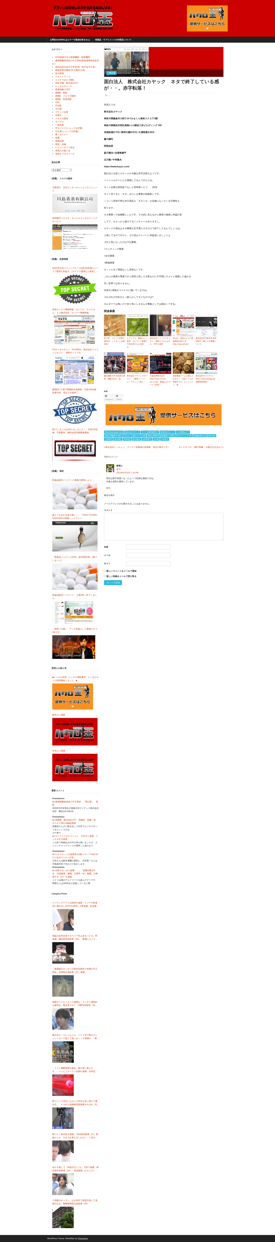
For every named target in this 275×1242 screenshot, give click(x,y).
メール (107, 555)
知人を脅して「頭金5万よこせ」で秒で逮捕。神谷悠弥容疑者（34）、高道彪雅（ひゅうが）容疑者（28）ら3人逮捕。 (75, 1169)
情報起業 (59, 141)
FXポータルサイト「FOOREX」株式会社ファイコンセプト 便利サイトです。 (75, 351)
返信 (108, 488)
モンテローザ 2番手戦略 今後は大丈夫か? (200, 447)
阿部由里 (127, 439)
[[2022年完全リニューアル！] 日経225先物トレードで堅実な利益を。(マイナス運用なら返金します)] (75, 289)
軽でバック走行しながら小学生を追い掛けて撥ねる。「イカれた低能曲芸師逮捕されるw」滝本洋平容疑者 (75, 1103)
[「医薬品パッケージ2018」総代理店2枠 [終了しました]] (75, 576)
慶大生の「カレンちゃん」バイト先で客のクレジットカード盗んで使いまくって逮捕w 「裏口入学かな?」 (75, 1037)
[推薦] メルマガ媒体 (65, 96)
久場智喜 (108, 439)
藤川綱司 (117, 439)
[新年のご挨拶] (75, 731)
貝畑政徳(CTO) (200, 436)
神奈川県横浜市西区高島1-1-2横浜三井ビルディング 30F (170, 436)
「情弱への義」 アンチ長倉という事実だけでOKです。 (74, 630)
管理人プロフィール (65, 154)
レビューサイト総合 (65, 147)
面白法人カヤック (132, 432)
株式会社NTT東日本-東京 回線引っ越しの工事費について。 (206, 341)
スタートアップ (62, 76)
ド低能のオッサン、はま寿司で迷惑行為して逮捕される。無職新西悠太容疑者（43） (74, 1202)
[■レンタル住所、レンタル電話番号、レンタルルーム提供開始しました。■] (72, 696)
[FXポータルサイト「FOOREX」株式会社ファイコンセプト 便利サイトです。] (74, 370)
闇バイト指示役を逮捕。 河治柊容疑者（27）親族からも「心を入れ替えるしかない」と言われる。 (75, 1136)
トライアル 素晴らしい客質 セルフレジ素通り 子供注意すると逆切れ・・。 (137, 342)
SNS (57, 102)
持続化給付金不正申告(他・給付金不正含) (75, 67)
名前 (106, 547)
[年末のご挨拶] (75, 767)
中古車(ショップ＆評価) (66, 131)
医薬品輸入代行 (62, 89)
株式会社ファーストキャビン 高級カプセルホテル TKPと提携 (160, 341)
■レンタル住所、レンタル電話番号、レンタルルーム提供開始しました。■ (75, 679)
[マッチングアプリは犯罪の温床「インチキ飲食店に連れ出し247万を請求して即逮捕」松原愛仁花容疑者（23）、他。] (63, 920)
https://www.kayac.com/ (114, 432)
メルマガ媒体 (61, 118)
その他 (58, 108)
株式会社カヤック (167, 432)
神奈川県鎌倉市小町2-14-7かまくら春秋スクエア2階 (125, 436)
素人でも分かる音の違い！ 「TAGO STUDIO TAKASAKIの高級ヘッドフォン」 (74, 516)
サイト (107, 563)
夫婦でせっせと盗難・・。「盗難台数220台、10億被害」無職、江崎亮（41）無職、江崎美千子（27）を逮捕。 (75, 873)
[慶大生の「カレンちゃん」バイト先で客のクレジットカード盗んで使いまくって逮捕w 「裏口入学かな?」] (63, 1052)
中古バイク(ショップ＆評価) (68, 128)
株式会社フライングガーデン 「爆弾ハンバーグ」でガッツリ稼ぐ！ (137, 379)
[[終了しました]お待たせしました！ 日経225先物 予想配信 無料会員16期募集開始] (75, 449)
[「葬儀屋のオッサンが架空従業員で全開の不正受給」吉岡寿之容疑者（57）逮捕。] (63, 986)
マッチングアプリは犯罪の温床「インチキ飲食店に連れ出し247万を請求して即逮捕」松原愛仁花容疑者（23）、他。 (75, 904)
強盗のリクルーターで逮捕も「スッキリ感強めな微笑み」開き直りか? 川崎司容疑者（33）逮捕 (74, 1004)
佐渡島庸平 (147, 439)
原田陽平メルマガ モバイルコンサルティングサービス (74, 220)
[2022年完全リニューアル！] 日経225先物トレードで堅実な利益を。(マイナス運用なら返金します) (75, 270)
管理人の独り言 (62, 150)
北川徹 (156, 439)
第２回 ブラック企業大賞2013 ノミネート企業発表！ (114, 341)
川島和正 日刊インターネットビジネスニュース (74, 189)
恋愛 (57, 138)
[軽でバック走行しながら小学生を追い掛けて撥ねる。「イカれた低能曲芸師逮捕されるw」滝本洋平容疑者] (63, 1118)
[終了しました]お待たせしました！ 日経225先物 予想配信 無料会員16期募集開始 (75, 431)
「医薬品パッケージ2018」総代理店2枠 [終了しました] (74, 559)
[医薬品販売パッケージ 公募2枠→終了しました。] (73, 612)
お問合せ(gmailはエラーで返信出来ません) (70, 40)
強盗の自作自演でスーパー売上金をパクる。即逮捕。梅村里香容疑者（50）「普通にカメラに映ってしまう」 (75, 938)
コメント (108, 510)
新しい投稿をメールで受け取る (121, 576)
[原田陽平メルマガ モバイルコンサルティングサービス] (75, 237)
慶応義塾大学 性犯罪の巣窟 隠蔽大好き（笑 (114, 377)
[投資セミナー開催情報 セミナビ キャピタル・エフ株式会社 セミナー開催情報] (75, 330)
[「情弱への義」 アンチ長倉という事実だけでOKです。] (73, 647)
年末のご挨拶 (58, 750)
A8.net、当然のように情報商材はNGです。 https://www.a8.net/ (183, 341)
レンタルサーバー (63, 86)
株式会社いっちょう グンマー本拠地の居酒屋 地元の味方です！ (137, 447)
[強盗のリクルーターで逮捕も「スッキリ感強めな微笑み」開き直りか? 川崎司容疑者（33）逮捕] (63, 1019)
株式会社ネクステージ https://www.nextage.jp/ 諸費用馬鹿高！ (206, 379)
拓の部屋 (59, 73)
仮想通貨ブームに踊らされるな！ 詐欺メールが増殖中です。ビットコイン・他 (183, 380)
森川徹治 (136, 439)
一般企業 (111, 73)
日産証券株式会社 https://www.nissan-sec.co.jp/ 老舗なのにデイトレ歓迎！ (160, 380)
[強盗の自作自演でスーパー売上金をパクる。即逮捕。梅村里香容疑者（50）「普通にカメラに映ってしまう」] (63, 953)
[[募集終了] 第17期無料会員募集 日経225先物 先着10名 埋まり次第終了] (75, 410)
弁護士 (58, 115)
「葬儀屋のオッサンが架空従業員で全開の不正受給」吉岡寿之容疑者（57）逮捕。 (74, 970)
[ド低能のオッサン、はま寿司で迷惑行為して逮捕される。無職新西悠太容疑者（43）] (63, 1217)
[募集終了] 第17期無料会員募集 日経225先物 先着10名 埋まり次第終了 (75, 391)
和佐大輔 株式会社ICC (66, 83)
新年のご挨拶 (59, 715)
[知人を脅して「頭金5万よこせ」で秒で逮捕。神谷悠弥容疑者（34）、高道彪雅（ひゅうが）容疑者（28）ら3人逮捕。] (63, 1184)
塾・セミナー (61, 134)
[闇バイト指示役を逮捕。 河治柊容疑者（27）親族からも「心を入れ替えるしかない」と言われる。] (63, 1151)
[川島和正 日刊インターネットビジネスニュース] (75, 203)
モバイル (59, 121)
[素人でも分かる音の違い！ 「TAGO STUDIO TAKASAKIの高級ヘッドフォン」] (75, 536)
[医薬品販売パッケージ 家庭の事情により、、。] (75, 496)
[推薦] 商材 (61, 92)
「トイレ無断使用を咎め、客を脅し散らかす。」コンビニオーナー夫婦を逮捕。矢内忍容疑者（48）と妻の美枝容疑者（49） (74, 1070)
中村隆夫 (164, 439)
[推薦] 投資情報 (63, 99)
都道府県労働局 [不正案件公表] (70, 70)
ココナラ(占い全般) (64, 80)
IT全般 (58, 105)
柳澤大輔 (211, 436)
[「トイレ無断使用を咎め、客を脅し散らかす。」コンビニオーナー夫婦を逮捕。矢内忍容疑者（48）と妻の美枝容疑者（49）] (63, 1085)
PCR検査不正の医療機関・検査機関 (72, 57)
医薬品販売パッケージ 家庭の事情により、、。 (75, 480)
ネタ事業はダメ (183, 432)
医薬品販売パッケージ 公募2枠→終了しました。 (74, 596)
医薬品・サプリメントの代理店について (113, 40)
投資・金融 (60, 144)
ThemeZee (83, 1238)
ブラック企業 (61, 112)
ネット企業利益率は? (150, 432)
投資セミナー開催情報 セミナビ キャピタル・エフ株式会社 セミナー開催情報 (73, 311)
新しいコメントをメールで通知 (121, 571)
